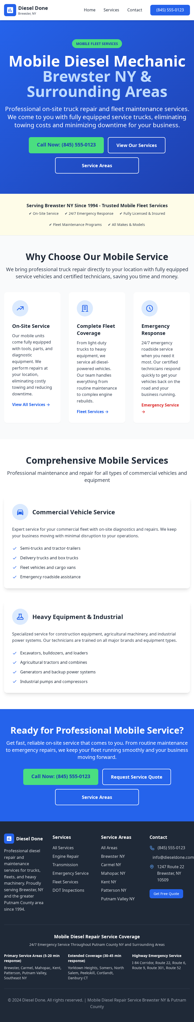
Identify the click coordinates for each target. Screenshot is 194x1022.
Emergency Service (71, 873)
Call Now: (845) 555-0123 (66, 144)
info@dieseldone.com (173, 857)
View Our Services (136, 145)
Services (111, 10)
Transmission (65, 864)
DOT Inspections (68, 890)
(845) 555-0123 (170, 10)
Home (89, 10)
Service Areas (97, 165)
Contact (134, 10)
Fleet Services (65, 882)
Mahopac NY (113, 873)
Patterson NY (113, 890)
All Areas (109, 847)
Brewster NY (113, 856)
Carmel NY (111, 864)
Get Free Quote (166, 893)
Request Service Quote (136, 777)
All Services (63, 847)
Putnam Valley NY (118, 899)
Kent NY (108, 882)
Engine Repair (66, 856)
